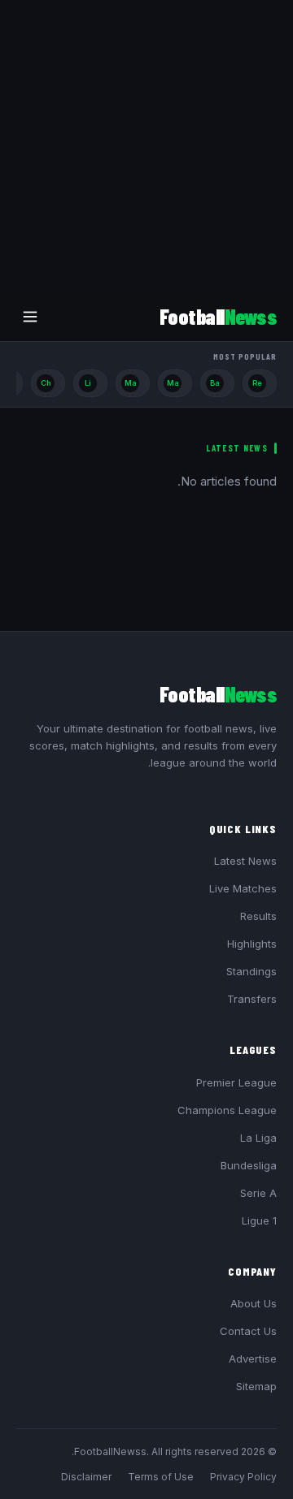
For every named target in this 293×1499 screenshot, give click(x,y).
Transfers (252, 998)
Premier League (236, 1082)
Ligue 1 (259, 1220)
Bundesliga (249, 1165)
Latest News (245, 860)
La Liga (258, 1137)
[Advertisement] (146, 146)
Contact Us (248, 1330)
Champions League (227, 1110)
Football (218, 316)
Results (258, 915)
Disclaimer (86, 1477)
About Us (253, 1303)
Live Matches (243, 888)
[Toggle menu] (30, 316)
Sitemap (256, 1386)
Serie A (258, 1192)
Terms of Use (161, 1477)
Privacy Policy (243, 1477)
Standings (251, 971)
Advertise (253, 1358)
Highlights (252, 943)
